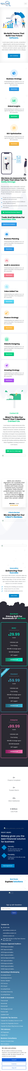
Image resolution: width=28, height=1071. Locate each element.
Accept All (14, 1059)
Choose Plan (14, 659)
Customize (14, 1063)
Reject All (14, 1067)
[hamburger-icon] (25, 4)
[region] (14, 1058)
